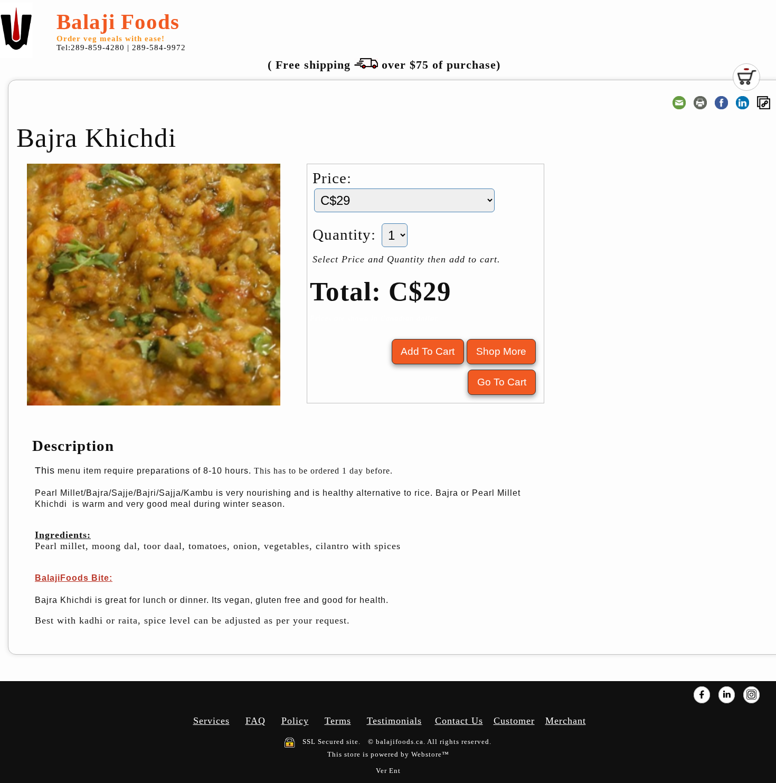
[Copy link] (763, 102)
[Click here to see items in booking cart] (746, 77)
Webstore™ (430, 754)
